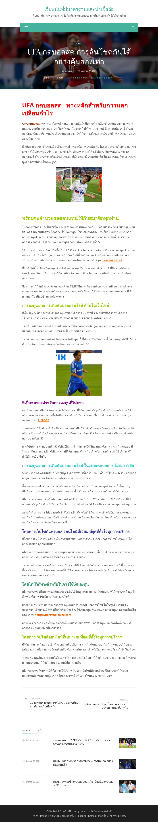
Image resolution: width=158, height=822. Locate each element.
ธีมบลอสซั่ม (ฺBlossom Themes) (79, 816)
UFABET (43, 420)
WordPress (118, 816)
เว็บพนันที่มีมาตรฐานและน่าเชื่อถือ (79, 9)
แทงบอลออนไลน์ (112, 260)
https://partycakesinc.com (53, 615)
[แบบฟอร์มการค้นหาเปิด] (133, 27)
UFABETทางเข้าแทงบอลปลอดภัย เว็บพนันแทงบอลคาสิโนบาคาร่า (83, 783)
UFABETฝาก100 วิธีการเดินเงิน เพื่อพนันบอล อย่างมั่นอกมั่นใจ (83, 762)
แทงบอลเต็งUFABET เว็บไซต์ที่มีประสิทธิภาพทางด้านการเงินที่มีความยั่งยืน (82, 742)
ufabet (79, 43)
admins (68, 71)
